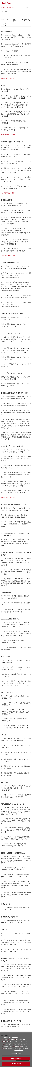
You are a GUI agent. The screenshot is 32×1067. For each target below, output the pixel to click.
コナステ (4, 930)
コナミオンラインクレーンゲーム (13, 314)
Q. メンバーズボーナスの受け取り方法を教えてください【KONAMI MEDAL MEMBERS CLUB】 (16, 524)
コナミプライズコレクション (11, 333)
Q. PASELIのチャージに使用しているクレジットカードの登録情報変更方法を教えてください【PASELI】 (16, 114)
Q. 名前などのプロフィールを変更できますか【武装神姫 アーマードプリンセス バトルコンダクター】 (16, 978)
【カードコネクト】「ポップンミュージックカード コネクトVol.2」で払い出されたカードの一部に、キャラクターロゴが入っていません (16, 683)
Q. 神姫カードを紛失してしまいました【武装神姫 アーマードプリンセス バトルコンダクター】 (16, 994)
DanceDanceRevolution (10, 263)
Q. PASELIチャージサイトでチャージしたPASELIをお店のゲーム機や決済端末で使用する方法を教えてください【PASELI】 (15, 105)
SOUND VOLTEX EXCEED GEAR (13, 853)
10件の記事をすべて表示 (8, 193)
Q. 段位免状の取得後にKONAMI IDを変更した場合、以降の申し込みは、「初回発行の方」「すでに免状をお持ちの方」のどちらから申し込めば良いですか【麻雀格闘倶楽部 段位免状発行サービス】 (16, 424)
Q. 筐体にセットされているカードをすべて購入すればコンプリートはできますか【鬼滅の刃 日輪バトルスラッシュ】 (16, 170)
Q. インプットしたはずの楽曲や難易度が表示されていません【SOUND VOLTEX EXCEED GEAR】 (16, 895)
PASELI (3, 85)
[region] (16, 1049)
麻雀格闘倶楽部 (6, 200)
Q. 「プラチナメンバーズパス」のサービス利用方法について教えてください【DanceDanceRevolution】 (16, 275)
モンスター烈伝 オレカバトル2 (12, 446)
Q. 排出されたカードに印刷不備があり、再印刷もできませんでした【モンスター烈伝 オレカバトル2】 (16, 459)
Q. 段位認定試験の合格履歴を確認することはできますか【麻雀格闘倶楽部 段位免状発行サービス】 (16, 412)
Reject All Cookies (16, 1058)
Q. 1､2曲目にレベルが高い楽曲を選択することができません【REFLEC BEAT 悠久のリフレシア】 (16, 821)
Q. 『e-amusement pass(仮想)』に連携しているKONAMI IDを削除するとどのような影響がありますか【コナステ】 (16, 942)
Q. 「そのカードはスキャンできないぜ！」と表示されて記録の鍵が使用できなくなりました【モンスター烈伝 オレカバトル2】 (16, 484)
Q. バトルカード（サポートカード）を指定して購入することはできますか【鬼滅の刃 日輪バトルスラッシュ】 (16, 179)
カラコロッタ (5, 904)
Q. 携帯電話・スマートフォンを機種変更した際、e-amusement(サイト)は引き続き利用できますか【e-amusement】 (16, 72)
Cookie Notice (18, 1050)
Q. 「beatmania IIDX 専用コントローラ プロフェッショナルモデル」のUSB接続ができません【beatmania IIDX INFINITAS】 (16, 634)
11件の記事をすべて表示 (8, 255)
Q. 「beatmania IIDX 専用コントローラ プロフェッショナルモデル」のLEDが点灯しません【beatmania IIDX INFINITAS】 (16, 625)
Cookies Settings (16, 1053)
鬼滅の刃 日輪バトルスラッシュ (12, 142)
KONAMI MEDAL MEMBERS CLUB (13, 504)
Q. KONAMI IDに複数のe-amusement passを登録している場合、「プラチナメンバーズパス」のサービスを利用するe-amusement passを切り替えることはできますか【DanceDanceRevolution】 (16, 286)
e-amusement (6, 31)
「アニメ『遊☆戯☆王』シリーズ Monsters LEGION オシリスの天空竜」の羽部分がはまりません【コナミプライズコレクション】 (16, 350)
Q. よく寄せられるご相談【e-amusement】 (15, 51)
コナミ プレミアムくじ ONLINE (12, 373)
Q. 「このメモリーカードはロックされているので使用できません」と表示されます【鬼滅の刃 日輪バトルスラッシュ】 (16, 147)
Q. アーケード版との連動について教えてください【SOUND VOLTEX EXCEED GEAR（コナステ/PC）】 (16, 572)
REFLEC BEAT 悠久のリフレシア (13, 804)
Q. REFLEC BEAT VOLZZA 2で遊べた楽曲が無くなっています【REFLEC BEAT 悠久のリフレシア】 (16, 830)
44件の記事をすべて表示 (8, 134)
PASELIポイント (7, 692)
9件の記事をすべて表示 (8, 78)
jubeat (3, 735)
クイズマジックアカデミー (10, 917)
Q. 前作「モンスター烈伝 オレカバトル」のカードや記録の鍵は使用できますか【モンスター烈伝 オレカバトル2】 (16, 475)
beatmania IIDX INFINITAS (11, 619)
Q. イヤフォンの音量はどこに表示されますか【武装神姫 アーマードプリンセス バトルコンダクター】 (16, 1012)
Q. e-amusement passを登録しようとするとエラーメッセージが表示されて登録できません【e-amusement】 (16, 37)
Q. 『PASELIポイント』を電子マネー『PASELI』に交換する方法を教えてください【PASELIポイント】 (15, 712)
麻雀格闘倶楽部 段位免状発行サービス (14, 393)
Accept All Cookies (16, 1063)
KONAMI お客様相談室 (7, 7)
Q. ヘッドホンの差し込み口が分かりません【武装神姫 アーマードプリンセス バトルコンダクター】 (15, 1003)
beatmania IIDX (6, 592)
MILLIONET (5, 782)
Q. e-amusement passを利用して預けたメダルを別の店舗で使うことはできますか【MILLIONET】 (16, 788)
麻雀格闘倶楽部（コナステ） (11, 1021)
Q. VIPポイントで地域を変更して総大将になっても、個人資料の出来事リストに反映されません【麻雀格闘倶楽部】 (16, 242)
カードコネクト (6, 657)
